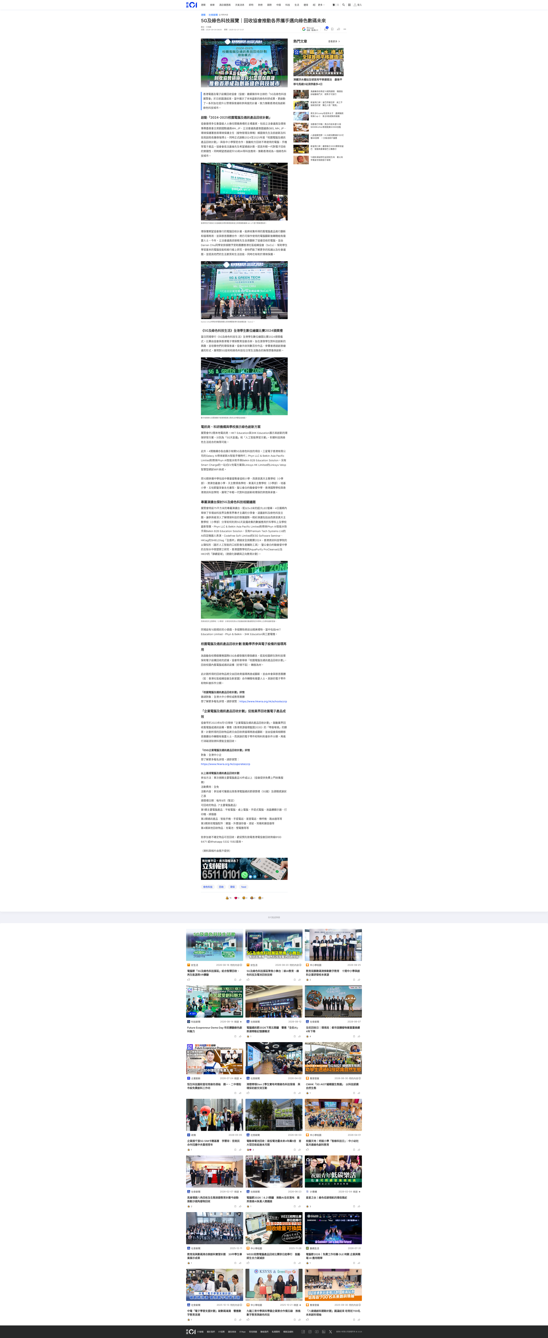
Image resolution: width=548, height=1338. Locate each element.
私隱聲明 (276, 1331)
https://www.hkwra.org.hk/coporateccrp (225, 764)
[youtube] (317, 1331)
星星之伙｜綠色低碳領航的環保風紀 (326, 1197)
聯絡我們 (264, 1331)
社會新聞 (213, 14)
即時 (251, 4)
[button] (332, 29)
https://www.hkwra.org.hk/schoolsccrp (263, 701)
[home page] (191, 5)
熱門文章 (300, 41)
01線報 (200, 1331)
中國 (278, 4)
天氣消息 (239, 4)
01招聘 (221, 1331)
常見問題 (253, 1331)
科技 (287, 4)
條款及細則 (288, 1331)
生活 (297, 4)
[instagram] (310, 1331)
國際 (269, 4)
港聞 (203, 4)
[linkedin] (323, 1331)
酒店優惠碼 (225, 4)
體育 (306, 4)
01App (242, 1331)
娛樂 (212, 4)
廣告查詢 (232, 1331)
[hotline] (244, 869)
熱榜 (260, 4)
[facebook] (303, 1331)
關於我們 (211, 1331)
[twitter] (330, 1331)
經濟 (315, 4)
